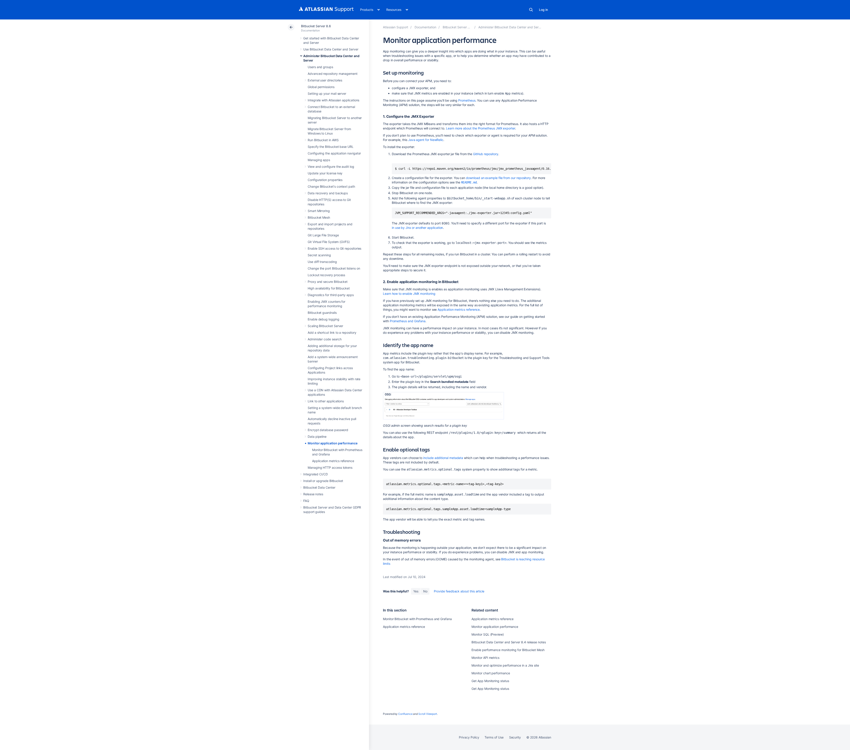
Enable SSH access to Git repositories (334, 248)
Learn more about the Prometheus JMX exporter (480, 128)
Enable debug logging (323, 319)
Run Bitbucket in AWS (323, 140)
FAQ (306, 501)
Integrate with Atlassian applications (333, 100)
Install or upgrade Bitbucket (323, 481)
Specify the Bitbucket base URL (331, 146)
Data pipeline (317, 436)
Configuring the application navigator (334, 153)
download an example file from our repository (498, 178)
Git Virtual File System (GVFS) (329, 242)
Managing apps (319, 160)
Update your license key (325, 173)
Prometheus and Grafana (407, 321)
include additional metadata (443, 458)
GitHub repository (485, 154)
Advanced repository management (332, 73)
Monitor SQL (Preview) (487, 634)
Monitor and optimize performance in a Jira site (505, 665)
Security (515, 737)
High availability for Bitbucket (329, 288)
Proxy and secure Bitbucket (328, 281)
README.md (469, 182)
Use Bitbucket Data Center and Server (330, 49)
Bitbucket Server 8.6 (316, 26)
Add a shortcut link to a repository (332, 332)
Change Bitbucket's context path (331, 186)
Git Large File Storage (323, 235)
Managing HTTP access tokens (330, 467)
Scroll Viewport (427, 713)
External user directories (325, 80)
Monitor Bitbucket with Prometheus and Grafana (417, 619)
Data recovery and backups (328, 193)
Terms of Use (494, 737)
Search (531, 9)
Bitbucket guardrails (322, 312)
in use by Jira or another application (417, 227)
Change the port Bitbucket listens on (334, 268)
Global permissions (321, 87)
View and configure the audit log (331, 166)
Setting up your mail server (327, 93)
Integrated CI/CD (315, 474)
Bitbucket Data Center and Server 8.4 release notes (508, 642)
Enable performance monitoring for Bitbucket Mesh (508, 650)
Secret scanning (319, 255)
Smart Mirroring (319, 211)
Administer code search (324, 339)
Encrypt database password (328, 430)
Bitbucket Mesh (319, 217)
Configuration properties (325, 180)
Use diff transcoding (322, 262)
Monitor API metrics (485, 657)
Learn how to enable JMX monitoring (409, 293)
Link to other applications (326, 401)
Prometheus (466, 100)
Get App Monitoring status (490, 681)
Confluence (405, 713)
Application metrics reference (333, 461)
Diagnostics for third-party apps (331, 295)
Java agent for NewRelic (425, 140)
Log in (543, 10)
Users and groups (320, 67)
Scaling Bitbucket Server (325, 326)
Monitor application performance (332, 443)
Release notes (313, 494)
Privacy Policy (469, 737)
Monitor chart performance (490, 673)
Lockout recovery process (326, 275)
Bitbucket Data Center (319, 487)
